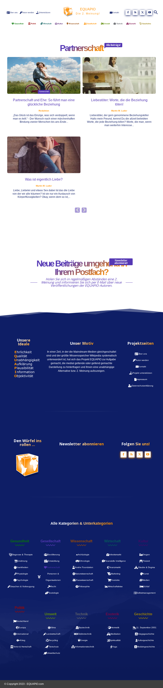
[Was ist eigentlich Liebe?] (43, 155)
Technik (81, 614)
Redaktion (44, 111)
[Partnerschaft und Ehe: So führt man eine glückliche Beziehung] (43, 75)
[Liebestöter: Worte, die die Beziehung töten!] (119, 75)
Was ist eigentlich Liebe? (44, 179)
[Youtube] (149, 12)
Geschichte (143, 614)
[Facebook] (128, 12)
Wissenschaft (81, 541)
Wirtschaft (112, 541)
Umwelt (50, 614)
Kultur (143, 541)
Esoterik (112, 614)
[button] (156, 12)
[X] (142, 12)
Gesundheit (19, 541)
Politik (20, 608)
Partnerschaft (44, 92)
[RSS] (135, 12)
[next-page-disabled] (84, 210)
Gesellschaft (50, 541)
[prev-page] (77, 210)
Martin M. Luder (119, 111)
